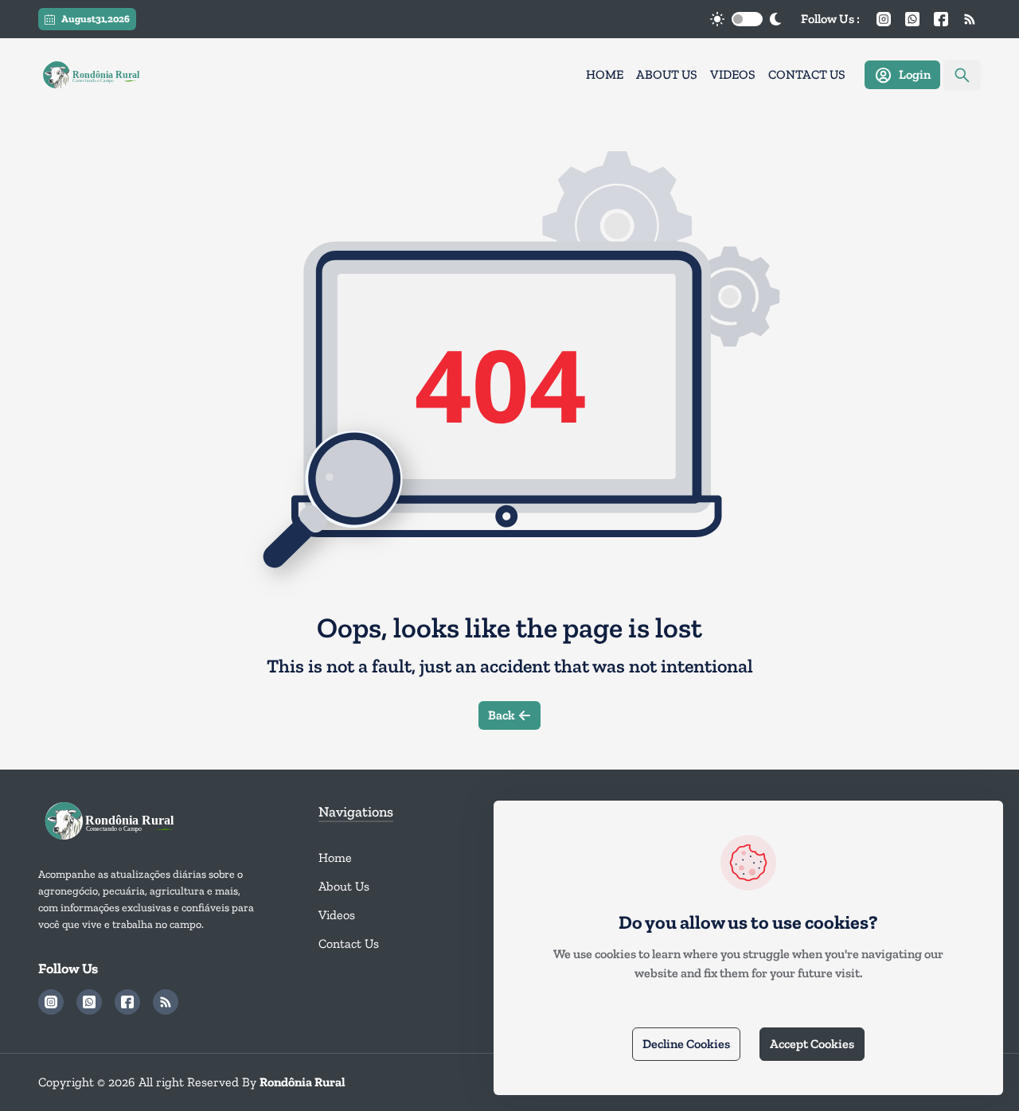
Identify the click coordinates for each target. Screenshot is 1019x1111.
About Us (666, 74)
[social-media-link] (884, 19)
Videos (732, 74)
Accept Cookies (812, 1043)
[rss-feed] (969, 19)
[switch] (747, 19)
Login (915, 74)
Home (604, 74)
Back (501, 715)
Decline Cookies (686, 1043)
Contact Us (806, 74)
